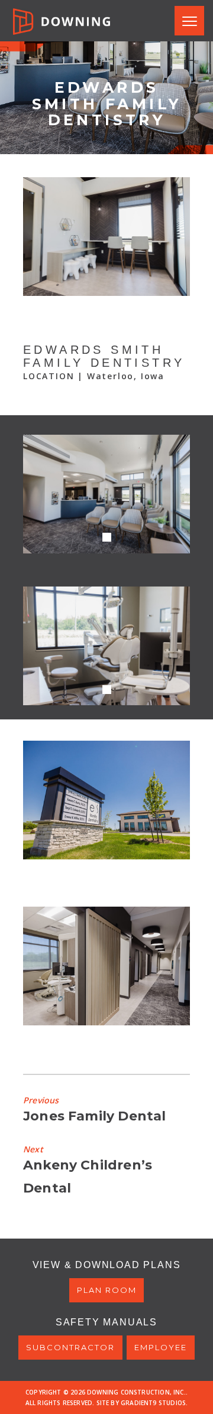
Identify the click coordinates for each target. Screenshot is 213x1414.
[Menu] (189, 20)
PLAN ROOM (107, 1290)
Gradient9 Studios (153, 1403)
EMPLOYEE (160, 1347)
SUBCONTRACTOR (70, 1347)
